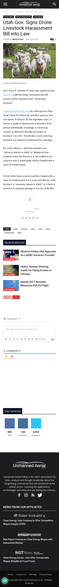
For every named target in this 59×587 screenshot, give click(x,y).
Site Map (33, 574)
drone (15, 229)
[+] (44, 339)
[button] (54, 4)
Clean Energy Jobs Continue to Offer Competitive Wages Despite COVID (28, 522)
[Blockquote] (29, 339)
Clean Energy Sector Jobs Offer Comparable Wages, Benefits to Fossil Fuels (26, 559)
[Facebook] (19, 495)
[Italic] (10, 339)
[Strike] (17, 339)
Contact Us (21, 574)
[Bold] (6, 339)
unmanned (9, 232)
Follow (23, 419)
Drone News (17, 11)
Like (9, 419)
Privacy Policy (45, 574)
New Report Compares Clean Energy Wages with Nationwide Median (27, 541)
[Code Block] (32, 339)
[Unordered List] (25, 339)
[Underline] (14, 339)
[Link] (36, 339)
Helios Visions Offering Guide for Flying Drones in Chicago (35, 270)
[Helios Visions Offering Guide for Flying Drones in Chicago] (11, 270)
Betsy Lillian (18, 39)
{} (40, 339)
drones (24, 229)
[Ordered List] (21, 339)
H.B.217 (7, 94)
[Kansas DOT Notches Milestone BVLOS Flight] (11, 285)
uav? (41, 229)
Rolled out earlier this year (16, 111)
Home (6, 11)
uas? (33, 229)
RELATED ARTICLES (14, 242)
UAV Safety (38, 17)
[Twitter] (40, 495)
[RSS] (33, 495)
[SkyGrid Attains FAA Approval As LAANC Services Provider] (11, 255)
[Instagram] (26, 495)
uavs (48, 229)
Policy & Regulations (35, 11)
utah (19, 232)
